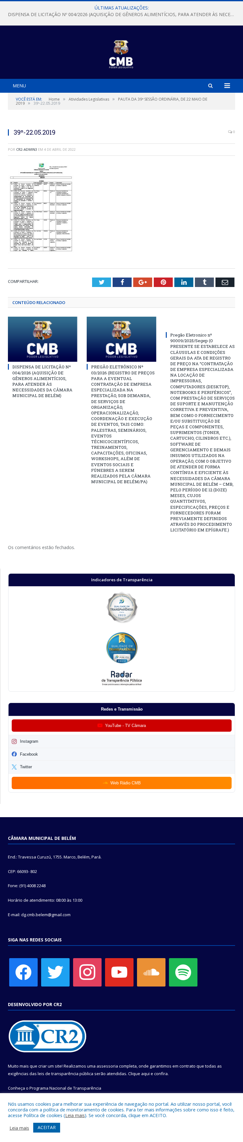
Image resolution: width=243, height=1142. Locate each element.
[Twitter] (55, 972)
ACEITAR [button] (47, 1127)
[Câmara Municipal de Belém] (121, 53)
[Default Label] (119, 972)
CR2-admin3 (26, 149)
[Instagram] (87, 972)
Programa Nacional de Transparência (65, 1088)
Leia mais (75, 1115)
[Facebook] (23, 972)
